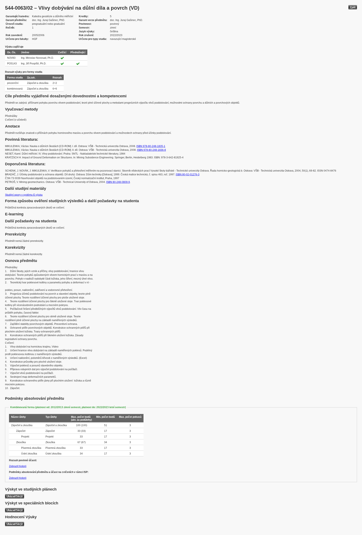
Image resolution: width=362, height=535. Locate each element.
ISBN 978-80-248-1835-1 (150, 146)
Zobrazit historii (17, 466)
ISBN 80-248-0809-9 (118, 182)
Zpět (353, 7)
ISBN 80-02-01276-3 (187, 174)
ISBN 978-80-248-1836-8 (151, 149)
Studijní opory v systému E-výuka (24, 194)
